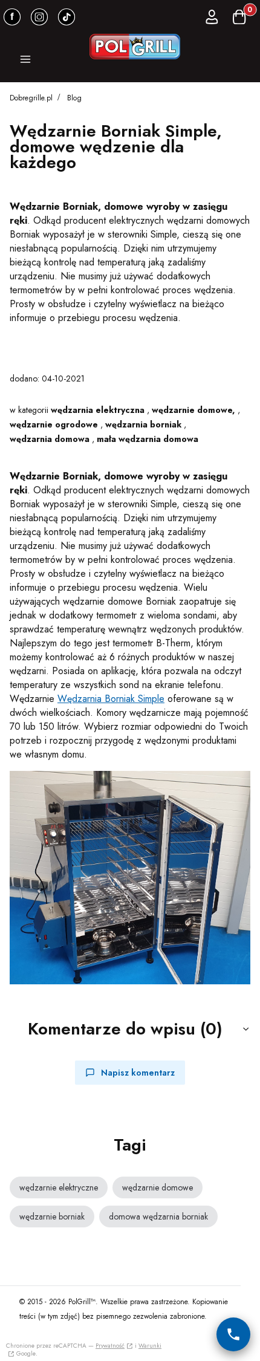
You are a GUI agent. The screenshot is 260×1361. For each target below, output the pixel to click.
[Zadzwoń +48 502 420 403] (233, 1334)
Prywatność (110, 1345)
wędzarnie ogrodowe (54, 424)
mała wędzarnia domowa (147, 439)
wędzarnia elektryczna (98, 410)
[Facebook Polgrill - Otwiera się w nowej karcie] (12, 17)
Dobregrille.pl (31, 98)
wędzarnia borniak (143, 424)
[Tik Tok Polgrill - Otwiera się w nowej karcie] (66, 17)
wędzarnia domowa (49, 439)
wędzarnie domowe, (193, 410)
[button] (25, 61)
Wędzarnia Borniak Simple (110, 699)
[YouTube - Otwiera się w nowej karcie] (39, 17)
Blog (74, 98)
